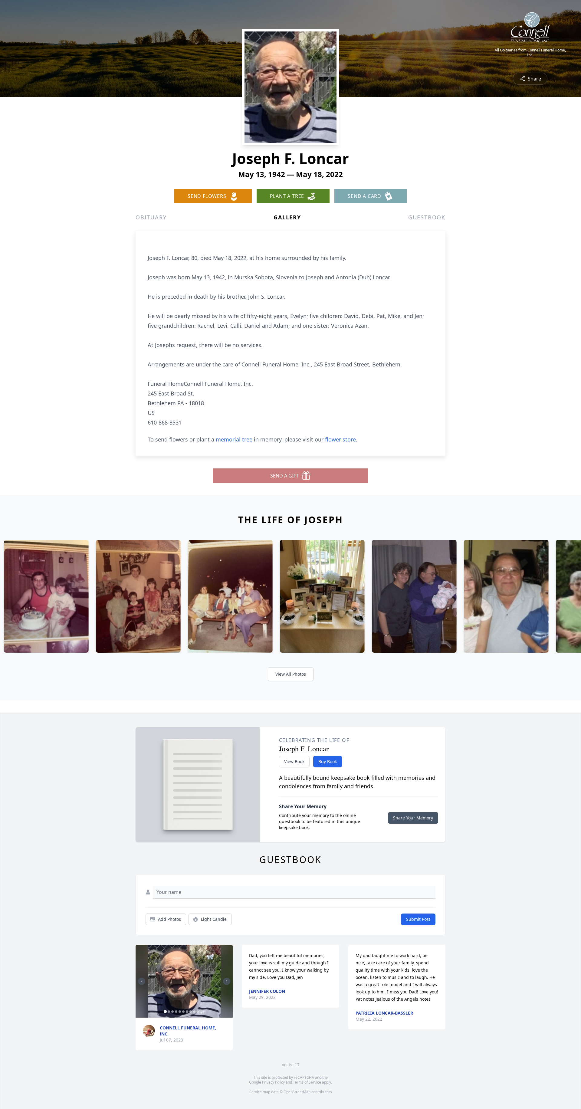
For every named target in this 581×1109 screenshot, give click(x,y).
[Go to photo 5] (180, 1011)
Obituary (151, 217)
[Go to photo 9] (194, 1011)
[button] (184, 981)
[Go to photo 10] (198, 1011)
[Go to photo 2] (169, 1011)
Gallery (287, 217)
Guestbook (426, 217)
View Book (294, 761)
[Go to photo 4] (176, 1011)
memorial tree (234, 439)
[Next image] (226, 981)
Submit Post (418, 919)
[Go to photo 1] (165, 1011)
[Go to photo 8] (190, 1011)
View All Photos (290, 674)
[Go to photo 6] (183, 1011)
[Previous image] (141, 981)
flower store (340, 439)
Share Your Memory (413, 818)
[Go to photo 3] (172, 1011)
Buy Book (327, 761)
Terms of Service (307, 1082)
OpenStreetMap (297, 1091)
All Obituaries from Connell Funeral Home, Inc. (530, 52)
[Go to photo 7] (187, 1011)
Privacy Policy (273, 1082)
